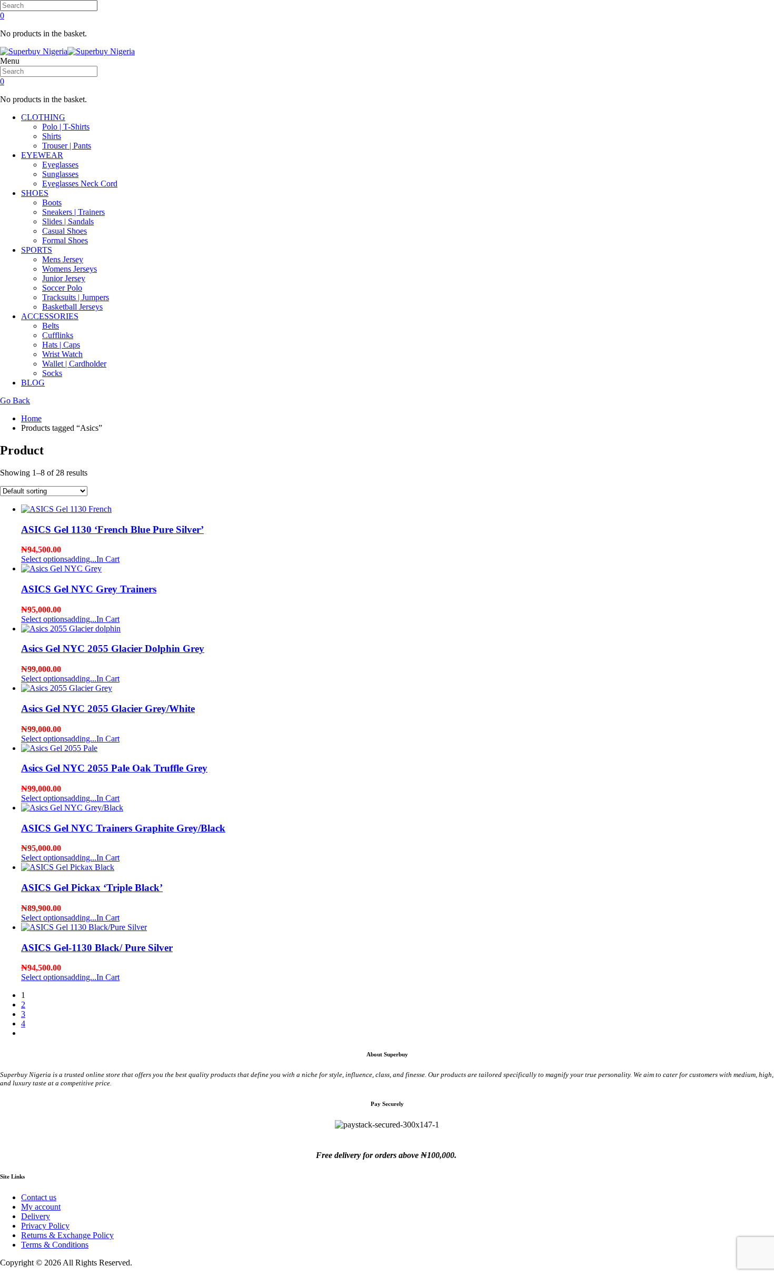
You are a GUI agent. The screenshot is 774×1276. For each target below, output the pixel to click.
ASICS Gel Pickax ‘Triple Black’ (92, 887)
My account (41, 1206)
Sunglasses (60, 174)
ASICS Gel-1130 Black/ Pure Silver (97, 947)
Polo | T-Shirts (66, 126)
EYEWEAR (42, 155)
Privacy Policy (45, 1225)
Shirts (51, 136)
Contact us (38, 1197)
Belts (50, 325)
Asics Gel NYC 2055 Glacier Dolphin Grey (112, 648)
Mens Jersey (62, 259)
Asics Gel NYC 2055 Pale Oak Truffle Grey (114, 768)
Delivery (35, 1216)
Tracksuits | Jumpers (75, 297)
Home (31, 418)
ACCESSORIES (49, 316)
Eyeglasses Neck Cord (79, 183)
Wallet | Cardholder (74, 363)
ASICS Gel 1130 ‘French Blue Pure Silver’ (112, 529)
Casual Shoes (64, 230)
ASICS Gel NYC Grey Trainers (88, 589)
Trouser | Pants (66, 145)
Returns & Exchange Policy (67, 1235)
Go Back (15, 400)
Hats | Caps (61, 344)
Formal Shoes (65, 240)
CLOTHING (43, 117)
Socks (52, 373)
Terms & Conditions (54, 1244)
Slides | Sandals (68, 221)
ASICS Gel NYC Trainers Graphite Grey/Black (123, 828)
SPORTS (36, 249)
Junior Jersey (63, 278)
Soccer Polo (62, 287)
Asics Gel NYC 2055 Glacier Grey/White (108, 708)
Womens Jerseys (69, 268)
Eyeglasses (60, 164)
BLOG (33, 382)
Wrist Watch (62, 354)
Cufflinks (57, 335)
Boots (52, 202)
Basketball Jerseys (72, 306)
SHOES (34, 193)
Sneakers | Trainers (73, 211)
